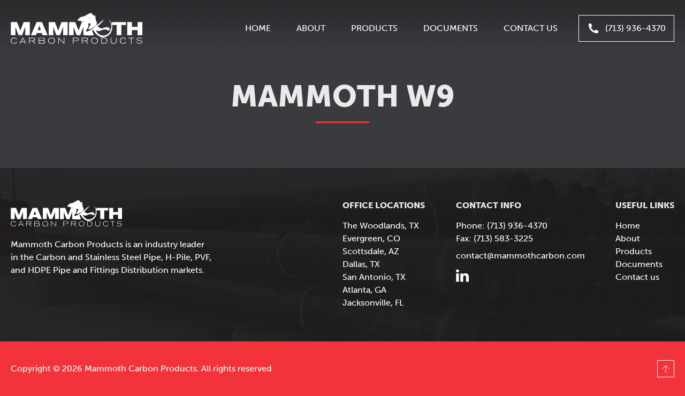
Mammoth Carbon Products (76, 28)
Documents (450, 28)
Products (374, 28)
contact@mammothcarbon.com (520, 255)
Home (258, 28)
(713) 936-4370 (635, 28)
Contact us (531, 28)
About (310, 28)
